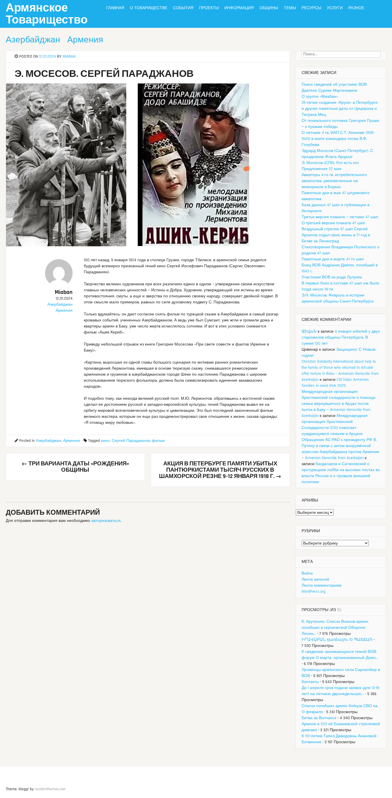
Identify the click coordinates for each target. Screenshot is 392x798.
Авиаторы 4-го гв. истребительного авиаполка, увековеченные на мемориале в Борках (334, 181)
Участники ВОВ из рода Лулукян (332, 277)
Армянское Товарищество (47, 14)
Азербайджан (33, 39)
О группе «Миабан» (320, 96)
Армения (85, 39)
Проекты (209, 8)
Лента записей (315, 579)
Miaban (69, 56)
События (183, 8)
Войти (307, 573)
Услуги (335, 8)
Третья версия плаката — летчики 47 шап (340, 217)
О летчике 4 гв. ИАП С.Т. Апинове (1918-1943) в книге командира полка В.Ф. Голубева (338, 138)
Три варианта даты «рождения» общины (75, 467)
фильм (158, 440)
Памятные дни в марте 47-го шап (333, 259)
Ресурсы (311, 8)
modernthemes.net (50, 789)
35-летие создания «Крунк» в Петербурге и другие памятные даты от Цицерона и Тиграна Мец (340, 108)
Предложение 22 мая (321, 168)
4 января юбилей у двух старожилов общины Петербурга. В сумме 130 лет (341, 337)
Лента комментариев (321, 585)
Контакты (310, 681)
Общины (268, 8)
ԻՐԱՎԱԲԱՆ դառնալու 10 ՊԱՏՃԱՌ (337, 639)
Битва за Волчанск (319, 718)
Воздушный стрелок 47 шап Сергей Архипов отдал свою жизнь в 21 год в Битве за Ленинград (336, 235)
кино (105, 440)
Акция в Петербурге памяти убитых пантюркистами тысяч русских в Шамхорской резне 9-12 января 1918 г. (220, 470)
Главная (115, 8)
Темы (290, 8)
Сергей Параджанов (131, 440)
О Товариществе (148, 8)
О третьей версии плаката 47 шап (333, 223)
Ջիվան (309, 331)
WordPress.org (313, 591)
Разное (356, 8)
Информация (239, 8)
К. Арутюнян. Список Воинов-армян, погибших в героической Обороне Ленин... (335, 627)
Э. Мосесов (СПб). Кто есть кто (330, 162)
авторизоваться (106, 520)
